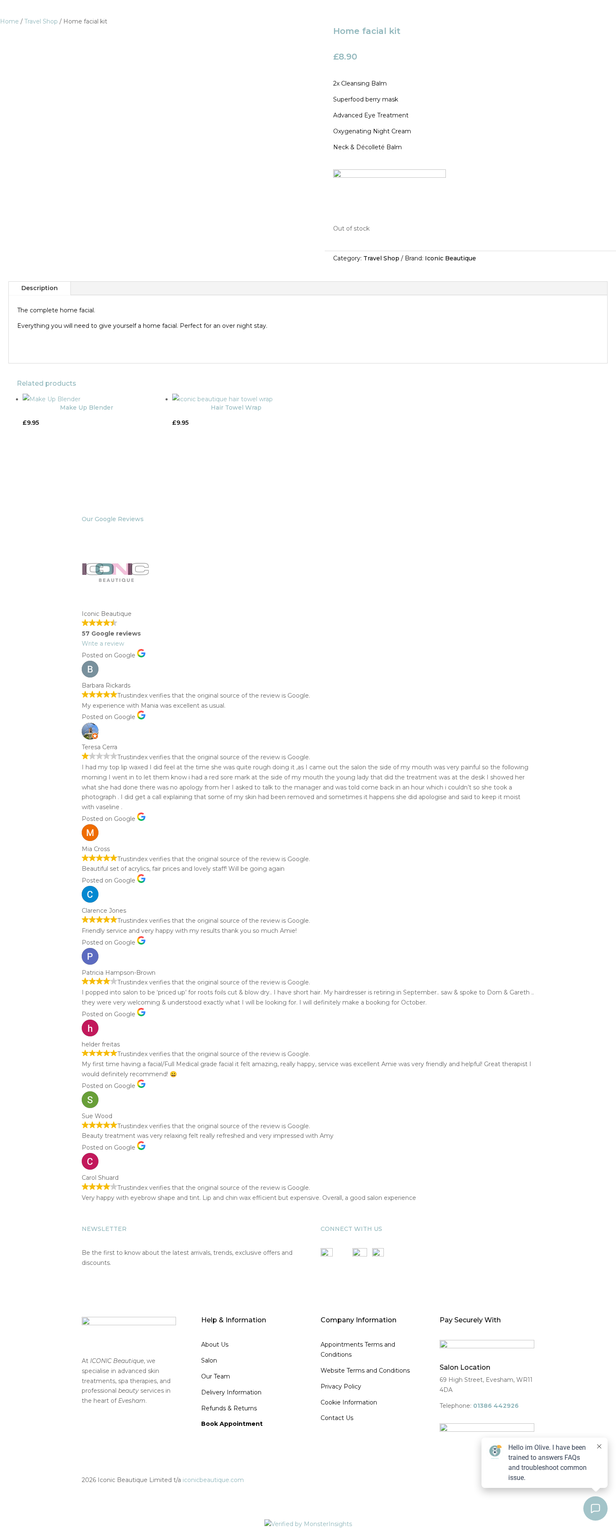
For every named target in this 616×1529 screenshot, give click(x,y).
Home (9, 21)
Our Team (215, 1376)
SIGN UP (101, 1287)
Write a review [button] (103, 643)
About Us (214, 1344)
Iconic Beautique (450, 258)
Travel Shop (41, 21)
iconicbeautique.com (213, 1480)
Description (39, 288)
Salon (209, 1360)
